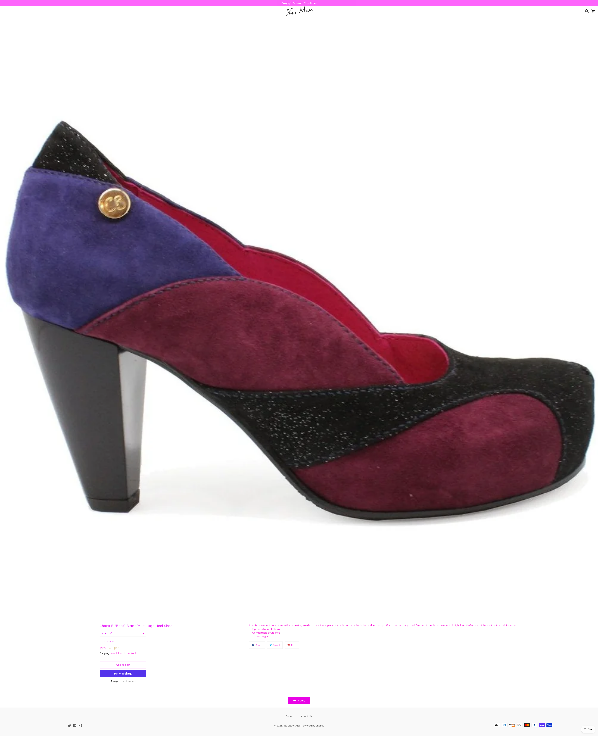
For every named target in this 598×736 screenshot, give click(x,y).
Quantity (107, 641)
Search (290, 716)
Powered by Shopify (313, 725)
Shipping (104, 653)
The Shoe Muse (292, 725)
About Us (306, 716)
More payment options (123, 681)
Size (104, 633)
